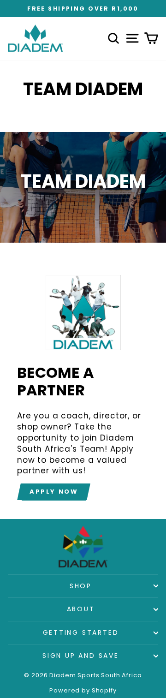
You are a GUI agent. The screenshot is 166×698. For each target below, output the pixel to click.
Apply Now (54, 491)
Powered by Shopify (82, 690)
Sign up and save (80, 655)
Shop (81, 586)
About (81, 609)
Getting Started (81, 632)
